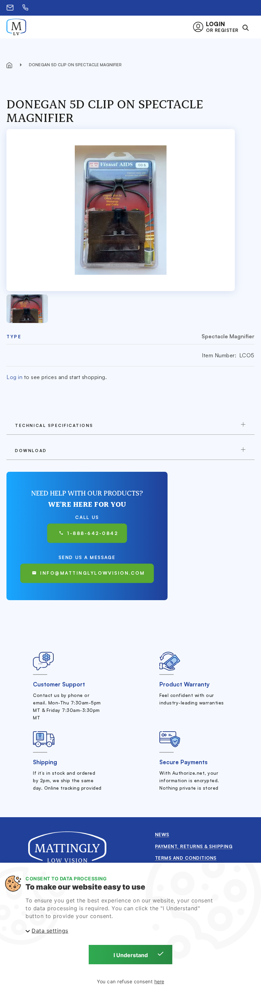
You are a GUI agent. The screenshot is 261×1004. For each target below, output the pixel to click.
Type (13, 336)
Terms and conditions (185, 858)
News (162, 834)
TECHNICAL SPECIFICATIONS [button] (54, 425)
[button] (217, 27)
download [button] (31, 450)
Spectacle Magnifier (228, 336)
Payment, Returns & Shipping (194, 846)
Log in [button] (14, 377)
